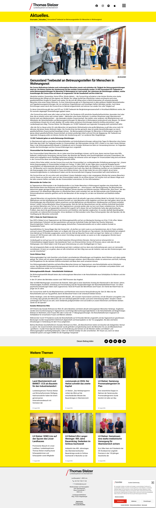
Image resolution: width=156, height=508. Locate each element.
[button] (153, 482)
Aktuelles (42, 19)
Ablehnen (133, 501)
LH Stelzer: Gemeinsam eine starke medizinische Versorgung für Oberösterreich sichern (110, 440)
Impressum (79, 501)
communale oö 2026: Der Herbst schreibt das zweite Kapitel (77, 384)
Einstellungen (147, 501)
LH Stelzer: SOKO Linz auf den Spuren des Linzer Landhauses (44, 439)
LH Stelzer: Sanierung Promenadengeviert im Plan (109, 384)
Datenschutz (79, 503)
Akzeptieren (120, 501)
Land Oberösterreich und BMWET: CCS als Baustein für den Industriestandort (44, 384)
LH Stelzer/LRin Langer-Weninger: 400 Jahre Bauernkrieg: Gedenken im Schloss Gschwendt (78, 440)
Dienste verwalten (119, 496)
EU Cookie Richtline (79, 504)
